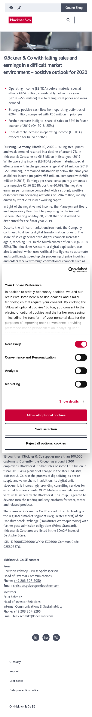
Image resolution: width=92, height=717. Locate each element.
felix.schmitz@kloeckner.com (33, 616)
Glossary (15, 661)
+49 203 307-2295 (27, 611)
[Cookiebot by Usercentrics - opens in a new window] (68, 270)
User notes (16, 680)
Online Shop (74, 8)
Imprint (14, 671)
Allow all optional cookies (46, 415)
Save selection (46, 429)
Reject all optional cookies (46, 443)
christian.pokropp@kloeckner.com (36, 586)
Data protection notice (24, 690)
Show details (69, 401)
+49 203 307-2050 (27, 581)
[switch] (81, 357)
